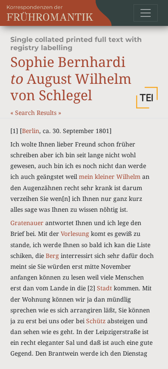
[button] (147, 97)
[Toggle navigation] (146, 13)
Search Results (36, 112)
